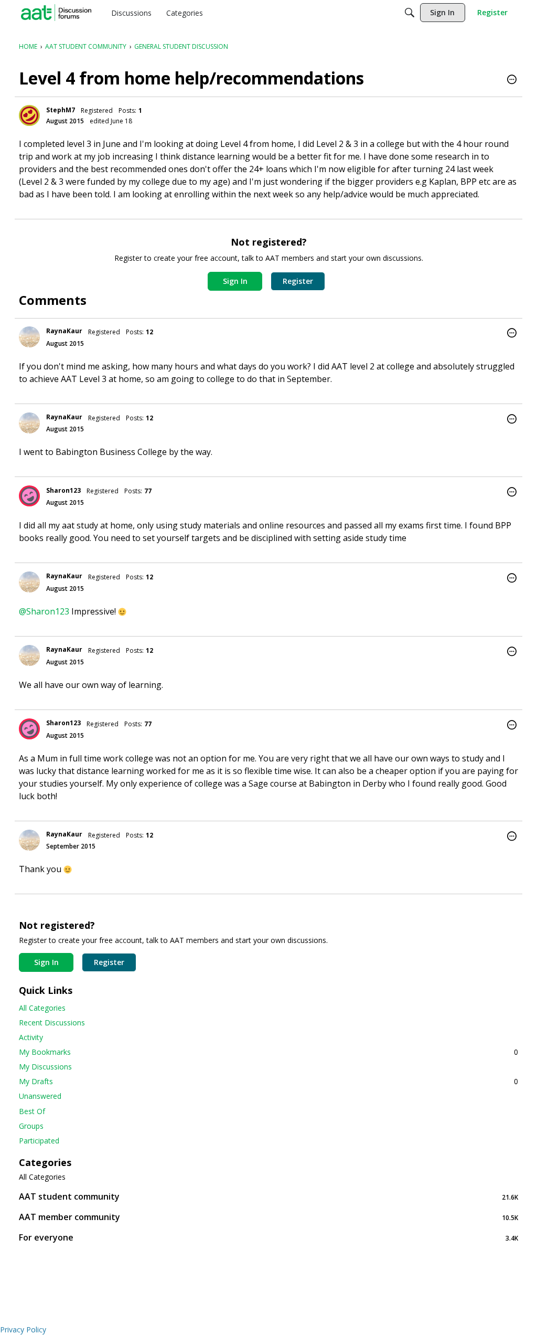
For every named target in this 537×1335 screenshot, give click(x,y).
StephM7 (60, 109)
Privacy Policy (23, 1329)
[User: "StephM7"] (29, 115)
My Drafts (268, 1081)
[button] (512, 80)
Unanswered (40, 1096)
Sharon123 (63, 490)
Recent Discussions (52, 1022)
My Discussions (45, 1067)
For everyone (268, 1237)
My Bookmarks (268, 1052)
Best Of (32, 1111)
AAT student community (268, 1196)
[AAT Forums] (56, 12)
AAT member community (268, 1217)
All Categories (42, 1008)
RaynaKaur (64, 330)
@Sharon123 (44, 611)
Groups (31, 1126)
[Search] (409, 12)
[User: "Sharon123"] (29, 495)
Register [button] (298, 281)
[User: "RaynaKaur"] (29, 336)
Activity (31, 1037)
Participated (39, 1141)
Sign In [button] (235, 281)
